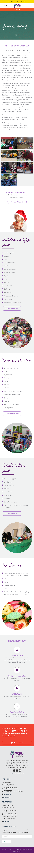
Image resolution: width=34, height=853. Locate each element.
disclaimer (13, 774)
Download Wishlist (12, 308)
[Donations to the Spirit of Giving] (9, 155)
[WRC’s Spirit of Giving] (9, 167)
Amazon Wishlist (17, 202)
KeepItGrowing (17, 851)
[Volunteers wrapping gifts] (25, 155)
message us (7, 794)
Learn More (23, 1)
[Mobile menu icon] (31, 5)
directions (6, 797)
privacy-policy (20, 774)
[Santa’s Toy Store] (25, 143)
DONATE (17, 9)
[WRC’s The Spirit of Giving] (9, 143)
